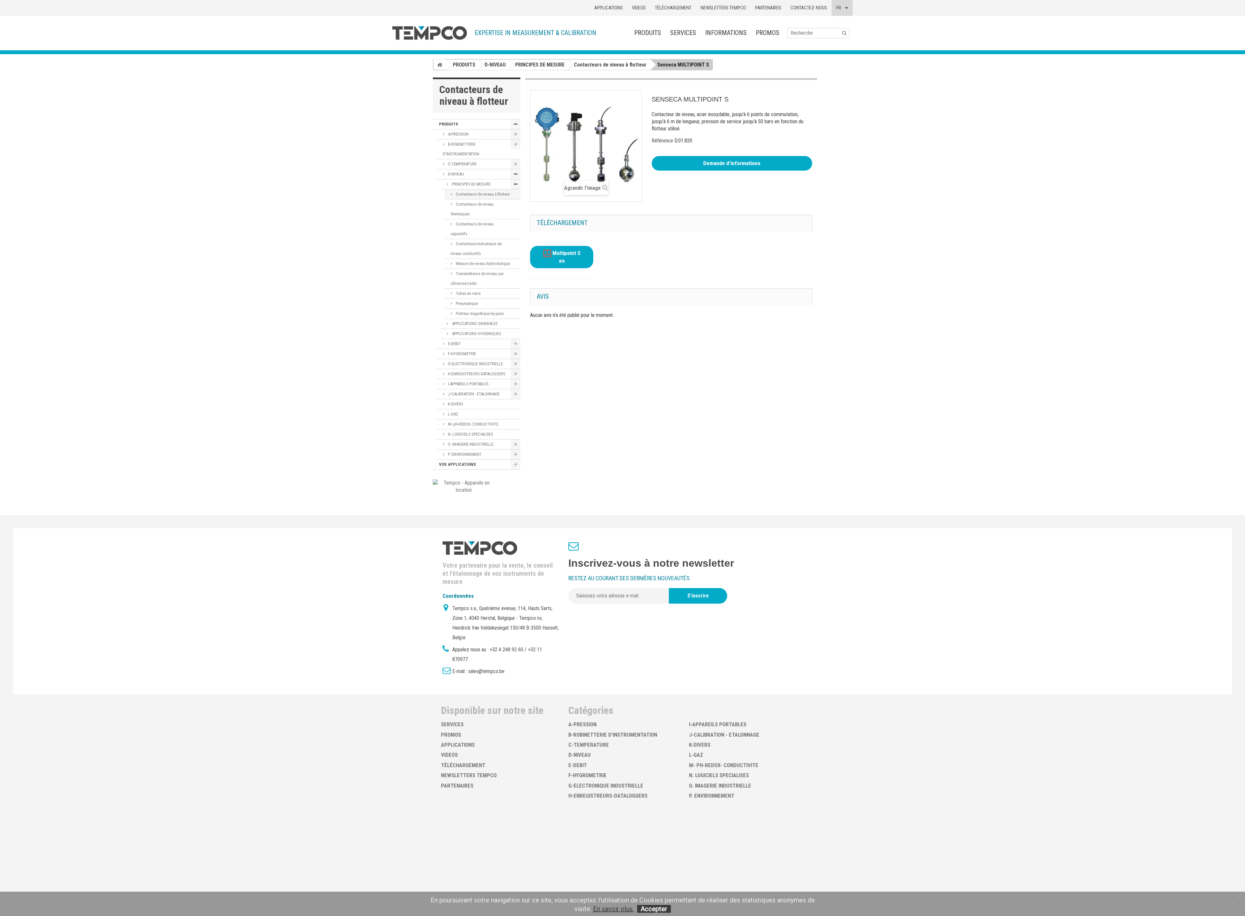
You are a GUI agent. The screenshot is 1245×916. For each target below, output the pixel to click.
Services (683, 33)
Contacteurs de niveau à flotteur (482, 194)
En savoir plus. (613, 909)
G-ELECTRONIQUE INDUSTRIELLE (475, 363)
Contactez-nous (808, 8)
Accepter (654, 909)
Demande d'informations (731, 163)
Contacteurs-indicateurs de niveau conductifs (476, 248)
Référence (662, 141)
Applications (608, 8)
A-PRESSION (457, 134)
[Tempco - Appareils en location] (464, 486)
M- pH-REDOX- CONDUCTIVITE (472, 424)
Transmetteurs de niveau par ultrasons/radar (477, 278)
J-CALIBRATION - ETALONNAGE (473, 394)
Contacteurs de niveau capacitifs (472, 229)
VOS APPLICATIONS (457, 464)
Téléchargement (673, 8)
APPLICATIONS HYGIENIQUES (476, 333)
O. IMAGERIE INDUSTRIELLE (470, 444)
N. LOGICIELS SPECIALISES (470, 434)
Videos (639, 8)
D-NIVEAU (455, 174)
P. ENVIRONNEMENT (464, 454)
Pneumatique (466, 303)
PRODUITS (647, 33)
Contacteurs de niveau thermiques (472, 209)
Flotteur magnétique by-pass (479, 313)
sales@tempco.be (486, 671)
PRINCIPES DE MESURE (471, 184)
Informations (726, 33)
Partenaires (768, 8)
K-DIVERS (455, 404)
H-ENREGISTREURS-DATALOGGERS (476, 373)
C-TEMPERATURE (462, 164)
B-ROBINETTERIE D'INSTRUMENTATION (461, 149)
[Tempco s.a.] (429, 33)
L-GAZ (452, 414)
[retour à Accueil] (439, 64)
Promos (767, 33)
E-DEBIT (454, 343)
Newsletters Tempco (723, 8)
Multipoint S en (565, 257)
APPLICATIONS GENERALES (474, 323)
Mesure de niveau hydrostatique (482, 263)
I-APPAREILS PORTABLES (468, 383)
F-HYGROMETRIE (461, 353)
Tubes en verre (467, 293)
